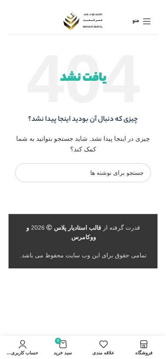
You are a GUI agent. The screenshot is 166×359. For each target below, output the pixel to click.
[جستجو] (24, 172)
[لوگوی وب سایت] (83, 20)
